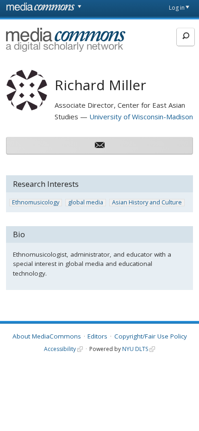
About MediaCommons (46, 336)
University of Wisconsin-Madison (141, 116)
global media (85, 202)
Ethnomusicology (35, 202)
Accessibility (60, 349)
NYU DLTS (135, 349)
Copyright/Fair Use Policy (150, 336)
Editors (97, 336)
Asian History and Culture (147, 202)
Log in (177, 8)
